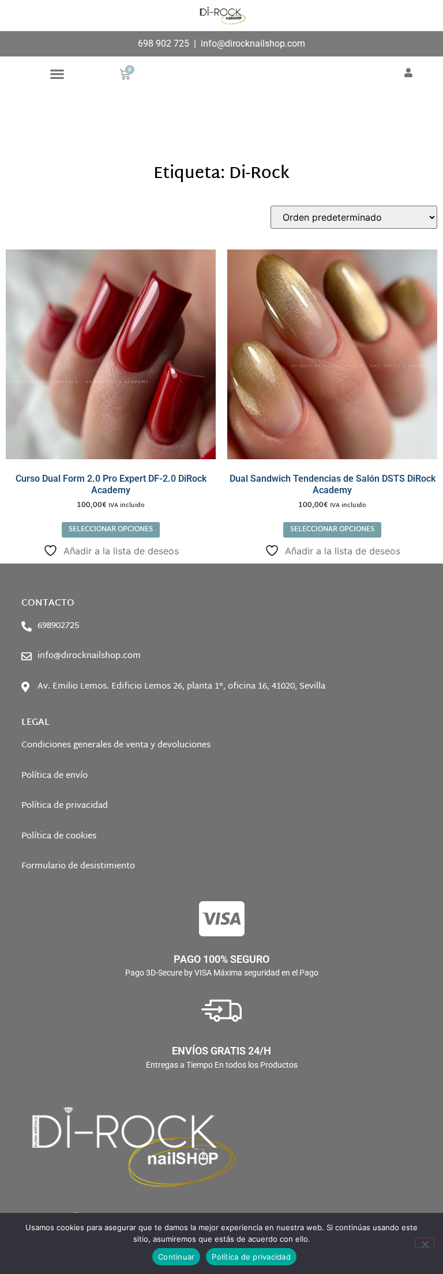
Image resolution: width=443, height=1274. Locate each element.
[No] (424, 1243)
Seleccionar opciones (111, 529)
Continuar (176, 1256)
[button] (57, 73)
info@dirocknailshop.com (253, 43)
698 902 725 (163, 43)
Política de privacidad (251, 1256)
